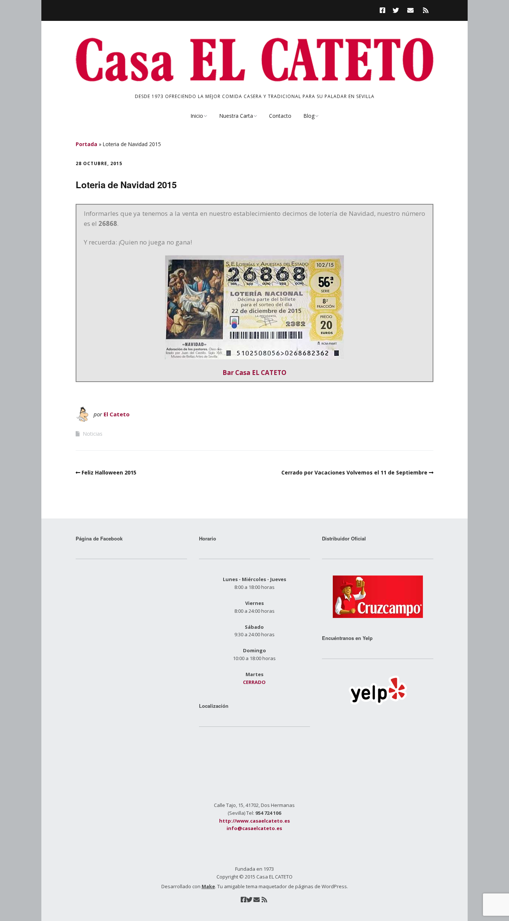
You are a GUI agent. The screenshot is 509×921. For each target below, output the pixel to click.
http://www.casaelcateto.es (254, 820)
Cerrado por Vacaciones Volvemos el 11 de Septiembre (354, 472)
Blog (308, 115)
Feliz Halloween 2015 (109, 472)
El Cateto (117, 414)
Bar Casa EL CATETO (254, 372)
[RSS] (425, 10)
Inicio (196, 115)
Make (208, 886)
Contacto (280, 115)
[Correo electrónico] (410, 10)
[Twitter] (396, 10)
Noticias (92, 433)
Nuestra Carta (236, 115)
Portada (86, 144)
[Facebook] (384, 10)
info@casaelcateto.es (254, 828)
